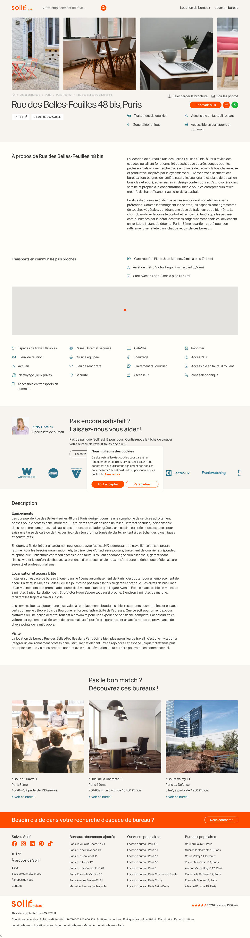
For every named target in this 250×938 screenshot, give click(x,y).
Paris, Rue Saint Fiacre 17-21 (87, 844)
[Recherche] (103, 8)
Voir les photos (227, 96)
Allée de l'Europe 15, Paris (200, 886)
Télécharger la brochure (190, 96)
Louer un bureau (226, 8)
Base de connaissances (26, 873)
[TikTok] (51, 844)
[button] (125, 310)
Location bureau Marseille (79, 925)
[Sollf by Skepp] (22, 8)
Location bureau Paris (110, 925)
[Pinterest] (42, 844)
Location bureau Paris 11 (142, 850)
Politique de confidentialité (139, 919)
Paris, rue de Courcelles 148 (87, 868)
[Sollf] (13, 94)
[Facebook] (15, 844)
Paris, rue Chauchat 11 (84, 856)
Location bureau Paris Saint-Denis (148, 886)
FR (19, 853)
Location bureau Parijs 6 (142, 844)
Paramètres (112, 474)
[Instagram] (24, 844)
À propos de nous (22, 879)
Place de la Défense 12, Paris (203, 874)
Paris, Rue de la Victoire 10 (86, 874)
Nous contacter (221, 820)
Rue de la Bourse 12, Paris (201, 880)
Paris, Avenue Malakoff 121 (86, 880)
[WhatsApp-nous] (234, 105)
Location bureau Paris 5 (141, 868)
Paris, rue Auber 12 (81, 862)
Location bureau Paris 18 (142, 862)
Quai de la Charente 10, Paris (203, 850)
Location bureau (22, 925)
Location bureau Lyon (47, 925)
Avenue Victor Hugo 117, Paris (203, 868)
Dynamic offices (184, 919)
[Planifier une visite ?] (226, 105)
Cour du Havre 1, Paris (198, 844)
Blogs (15, 867)
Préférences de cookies (80, 919)
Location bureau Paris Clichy (144, 880)
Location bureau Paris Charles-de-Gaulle (152, 874)
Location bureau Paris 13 (142, 856)
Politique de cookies (109, 919)
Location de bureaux (195, 8)
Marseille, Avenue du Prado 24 (88, 886)
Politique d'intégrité (51, 919)
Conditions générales (25, 919)
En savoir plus (206, 105)
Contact (17, 886)
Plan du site (165, 919)
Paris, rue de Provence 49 (85, 850)
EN (13, 853)
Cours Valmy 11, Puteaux (200, 856)
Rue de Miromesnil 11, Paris (202, 862)
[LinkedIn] (33, 844)
